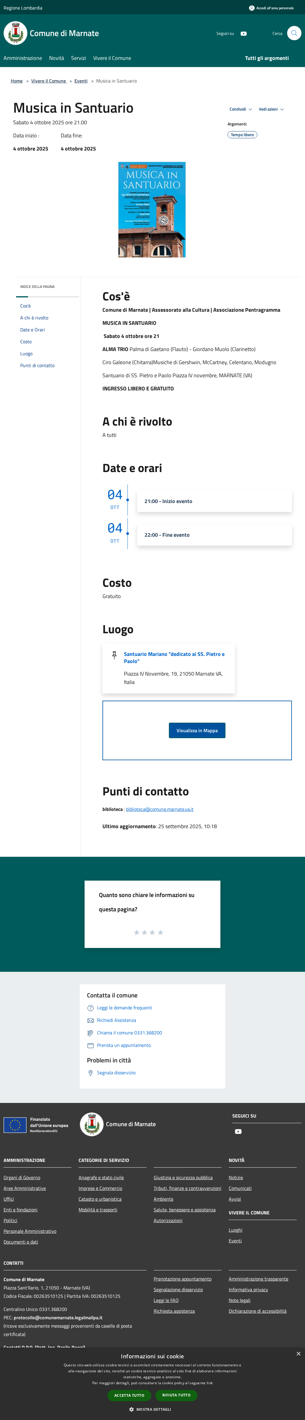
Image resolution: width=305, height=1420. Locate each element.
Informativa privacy (248, 1289)
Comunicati (240, 1188)
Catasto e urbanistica (100, 1198)
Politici (10, 1220)
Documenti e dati (21, 1241)
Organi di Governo (22, 1177)
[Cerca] (294, 33)
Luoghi (235, 1229)
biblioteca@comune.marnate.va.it (160, 809)
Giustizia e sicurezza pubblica (183, 1177)
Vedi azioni (268, 109)
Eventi (81, 80)
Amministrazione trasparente (258, 1278)
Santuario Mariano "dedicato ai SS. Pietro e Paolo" (174, 657)
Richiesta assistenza (174, 1311)
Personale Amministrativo (30, 1231)
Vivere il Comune (49, 80)
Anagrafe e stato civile (101, 1177)
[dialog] (152, 1384)
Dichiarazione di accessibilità (258, 1311)
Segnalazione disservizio (178, 1289)
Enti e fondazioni (21, 1209)
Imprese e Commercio (100, 1188)
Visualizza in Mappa (197, 730)
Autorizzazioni (168, 1220)
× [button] (298, 1354)
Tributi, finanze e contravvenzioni (187, 1188)
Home (17, 80)
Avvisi (235, 1198)
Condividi (238, 109)
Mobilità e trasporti (98, 1209)
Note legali (239, 1300)
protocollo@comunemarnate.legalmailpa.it (58, 1317)
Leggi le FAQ (166, 1300)
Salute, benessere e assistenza (185, 1209)
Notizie (236, 1177)
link (210, 1382)
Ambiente (163, 1198)
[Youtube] (241, 33)
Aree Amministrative (25, 1188)
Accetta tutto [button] (129, 1395)
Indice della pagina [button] (37, 286)
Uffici (9, 1198)
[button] (152, 1409)
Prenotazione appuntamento (182, 1278)
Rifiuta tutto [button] (176, 1395)
